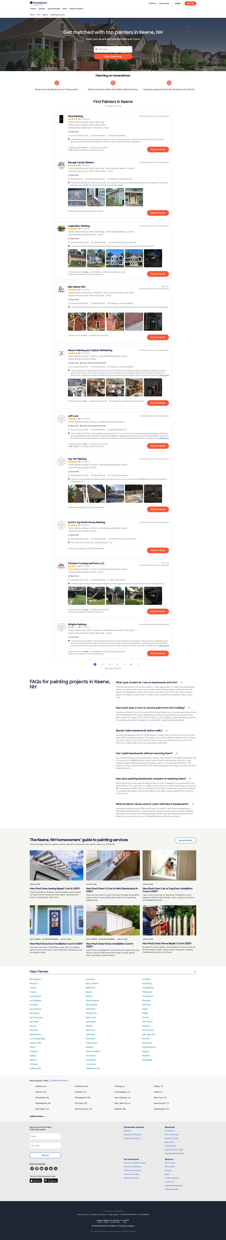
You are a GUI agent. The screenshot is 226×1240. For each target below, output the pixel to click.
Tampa (33, 1055)
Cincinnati (90, 1055)
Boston (89, 992)
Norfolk (145, 1038)
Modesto (34, 1004)
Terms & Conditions (127, 1226)
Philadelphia (148, 988)
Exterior (42, 9)
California (106, 1221)
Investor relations (172, 1178)
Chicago (34, 1064)
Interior (33, 9)
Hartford (34, 1030)
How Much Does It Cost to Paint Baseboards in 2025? (112, 890)
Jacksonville (35, 1043)
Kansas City (91, 1013)
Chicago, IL (119, 1086)
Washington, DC (161, 1109)
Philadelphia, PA (43, 1103)
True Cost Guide (171, 1135)
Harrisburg (147, 983)
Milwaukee (147, 1060)
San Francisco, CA (83, 1109)
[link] (113, 122)
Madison (146, 1055)
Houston (146, 1026)
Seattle (145, 1051)
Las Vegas (91, 1021)
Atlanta (33, 1060)
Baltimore (90, 988)
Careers (168, 1170)
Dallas (145, 1013)
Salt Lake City (148, 1034)
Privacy (99, 1221)
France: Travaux (83, 1214)
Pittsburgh (147, 992)
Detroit (89, 996)
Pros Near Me (170, 1146)
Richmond (147, 1043)
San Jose (34, 1021)
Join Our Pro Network (132, 1167)
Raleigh (89, 1047)
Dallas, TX (158, 1086)
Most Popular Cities (39, 1080)
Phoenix (33, 983)
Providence (147, 996)
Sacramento (36, 1009)
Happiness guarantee (173, 1185)
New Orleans (92, 983)
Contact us (169, 1182)
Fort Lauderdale (37, 1038)
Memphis (146, 1000)
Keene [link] (45, 15)
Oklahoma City (93, 1068)
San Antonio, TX (161, 1103)
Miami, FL (158, 1092)
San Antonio (148, 1030)
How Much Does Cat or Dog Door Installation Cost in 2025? (168, 890)
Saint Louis (91, 1017)
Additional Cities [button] (36, 1116)
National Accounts (131, 1178)
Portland (146, 979)
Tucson (33, 988)
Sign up (45, 1155)
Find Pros (127, 1131)
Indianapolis (35, 1068)
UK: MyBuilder (144, 1214)
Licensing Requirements (174, 1153)
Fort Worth (147, 1021)
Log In (178, 3)
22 (131, 664)
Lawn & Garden (54, 9)
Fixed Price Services (132, 1138)
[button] (77, 197)
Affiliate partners (172, 1189)
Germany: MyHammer (99, 1214)
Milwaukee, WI (42, 1097)
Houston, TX (80, 1092)
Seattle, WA (120, 1109)
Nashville (146, 1004)
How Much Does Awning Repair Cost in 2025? (55, 888)
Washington (35, 1034)
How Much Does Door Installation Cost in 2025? (56, 943)
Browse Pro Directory (132, 1135)
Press (167, 1174)
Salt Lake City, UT (122, 1103)
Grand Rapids (92, 1000)
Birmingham (35, 979)
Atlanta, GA (40, 1086)
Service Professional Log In (135, 1163)
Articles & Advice (76, 9)
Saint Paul (90, 1009)
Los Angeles (35, 1000)
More (65, 9)
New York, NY (160, 1097)
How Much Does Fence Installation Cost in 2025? (109, 945)
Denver (33, 1026)
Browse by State (59, 1080)
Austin (145, 1009)
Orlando (34, 1051)
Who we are (170, 1167)
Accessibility (124, 1221)
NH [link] (38, 15)
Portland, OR (81, 1103)
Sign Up (190, 3)
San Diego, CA (42, 1109)
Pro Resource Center (132, 1170)
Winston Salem (93, 1051)
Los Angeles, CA (122, 1092)
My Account (170, 1131)
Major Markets (39, 971)
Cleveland (91, 1060)
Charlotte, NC (81, 1086)
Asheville (90, 1034)
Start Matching (113, 56)
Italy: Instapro (113, 1214)
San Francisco (36, 1017)
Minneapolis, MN (82, 1097)
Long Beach (35, 996)
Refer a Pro (169, 1142)
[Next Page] (138, 664)
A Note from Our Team (174, 1150)
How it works (170, 1163)
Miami (32, 1047)
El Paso (145, 1017)
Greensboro (91, 1043)
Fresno (33, 992)
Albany (89, 1026)
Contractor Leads (131, 1174)
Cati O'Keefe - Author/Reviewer (44, 939)
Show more (164, 375)
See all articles (185, 840)
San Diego (34, 1013)
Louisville (90, 979)
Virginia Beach (149, 1047)
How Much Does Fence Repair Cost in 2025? (167, 943)
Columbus (91, 1064)
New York (90, 1030)
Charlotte (90, 1038)
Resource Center (172, 1138)
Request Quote (158, 149)
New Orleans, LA (122, 1097)
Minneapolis (91, 1004)
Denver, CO (40, 1092)
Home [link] (32, 15)
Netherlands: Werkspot (128, 1214)
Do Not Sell (115, 1221)
